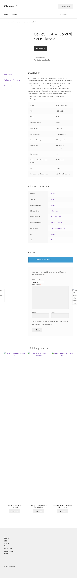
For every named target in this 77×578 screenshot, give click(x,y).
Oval (43, 60)
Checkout (7, 543)
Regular (47, 60)
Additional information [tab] (12, 80)
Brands (14, 15)
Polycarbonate (56, 217)
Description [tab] (8, 74)
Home (6, 15)
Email (53, 312)
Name (34, 312)
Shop (6, 554)
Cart (5, 541)
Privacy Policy (9, 551)
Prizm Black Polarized (58, 228)
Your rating (36, 279)
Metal (39, 60)
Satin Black (54, 211)
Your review (36, 285)
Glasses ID (10, 6)
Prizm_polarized (56, 222)
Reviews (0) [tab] (8, 86)
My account (8, 548)
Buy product (40, 49)
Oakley (13, 22)
